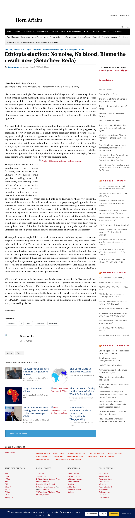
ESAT (7, 481)
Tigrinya (51, 479)
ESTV (7, 489)
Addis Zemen (73, 487)
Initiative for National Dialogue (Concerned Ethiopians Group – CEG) (36, 412)
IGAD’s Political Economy (71, 31)
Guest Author (14, 67)
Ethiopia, (27, 49)
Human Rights (42, 31)
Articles (18, 31)
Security (55, 31)
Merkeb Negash (13, 42)
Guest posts (25, 37)
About (95, 31)
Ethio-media (104, 497)
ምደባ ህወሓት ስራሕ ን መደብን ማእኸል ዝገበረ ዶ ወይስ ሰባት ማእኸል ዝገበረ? (113, 314)
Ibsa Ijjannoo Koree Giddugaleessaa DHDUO (110, 359)
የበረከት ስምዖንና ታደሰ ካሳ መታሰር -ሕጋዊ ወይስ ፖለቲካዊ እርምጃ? (114, 218)
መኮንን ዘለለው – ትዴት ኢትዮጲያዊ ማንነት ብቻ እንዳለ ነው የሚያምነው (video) (112, 203)
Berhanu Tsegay (84, 37)
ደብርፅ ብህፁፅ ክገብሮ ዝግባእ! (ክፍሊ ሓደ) (114, 335)
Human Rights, (71, 49)
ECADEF (102, 495)
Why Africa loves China (33, 390)
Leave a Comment (15, 447)
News (9, 31)
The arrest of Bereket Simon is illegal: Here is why (36, 371)
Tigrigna (51, 492)
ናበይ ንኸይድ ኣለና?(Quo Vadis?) (111, 277)
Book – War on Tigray (109, 94)
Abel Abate (123, 37)
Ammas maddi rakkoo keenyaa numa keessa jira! (113, 371)
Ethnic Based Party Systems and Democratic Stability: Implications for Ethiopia (114, 167)
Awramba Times (105, 479)
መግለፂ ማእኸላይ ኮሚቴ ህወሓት (110, 282)
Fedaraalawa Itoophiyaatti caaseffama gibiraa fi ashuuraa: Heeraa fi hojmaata (113, 394)
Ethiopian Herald (74, 489)
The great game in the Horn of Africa (80, 370)
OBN (7, 495)
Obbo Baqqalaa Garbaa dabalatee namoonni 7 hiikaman (114, 352)
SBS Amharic (41, 487)
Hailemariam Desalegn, (53, 49)
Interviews (28, 31)
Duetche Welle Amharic (46, 484)
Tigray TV (9, 497)
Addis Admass (73, 481)
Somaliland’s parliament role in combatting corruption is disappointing (80, 413)
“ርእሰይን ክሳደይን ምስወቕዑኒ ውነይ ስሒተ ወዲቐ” (114, 288)
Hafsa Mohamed (70, 37)
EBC (7, 474)
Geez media (104, 481)
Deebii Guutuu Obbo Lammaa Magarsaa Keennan (112, 412)
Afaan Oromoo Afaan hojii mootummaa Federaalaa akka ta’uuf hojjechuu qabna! (112, 404)
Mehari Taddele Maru (40, 37)
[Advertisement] (69, 7)
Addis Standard (105, 487)
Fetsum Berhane (56, 37)
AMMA (7, 492)
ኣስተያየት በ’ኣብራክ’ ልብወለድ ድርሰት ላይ (114, 225)
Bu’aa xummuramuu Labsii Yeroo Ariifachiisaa (114, 385)
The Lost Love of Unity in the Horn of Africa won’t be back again (82, 391)
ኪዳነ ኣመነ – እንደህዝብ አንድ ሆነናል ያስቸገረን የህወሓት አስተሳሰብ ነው (112, 187)
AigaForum (103, 474)
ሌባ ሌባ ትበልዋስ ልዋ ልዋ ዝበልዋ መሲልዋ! (114, 308)
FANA (7, 479)
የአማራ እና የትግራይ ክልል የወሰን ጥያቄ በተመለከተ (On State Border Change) (113, 232)
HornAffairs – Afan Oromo (115, 346)
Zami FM (40, 474)
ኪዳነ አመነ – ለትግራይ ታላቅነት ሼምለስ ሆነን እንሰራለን (113, 194)
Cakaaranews (104, 492)
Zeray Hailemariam (109, 37)
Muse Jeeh (96, 37)
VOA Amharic (41, 492)
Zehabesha (103, 489)
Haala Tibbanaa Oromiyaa (110, 365)
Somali (46, 481)
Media (81, 49)
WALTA (8, 487)
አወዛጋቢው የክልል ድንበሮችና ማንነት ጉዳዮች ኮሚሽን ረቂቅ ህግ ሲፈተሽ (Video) (112, 242)
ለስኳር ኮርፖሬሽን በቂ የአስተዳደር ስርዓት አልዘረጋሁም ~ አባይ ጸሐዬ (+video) (113, 260)
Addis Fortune (73, 474)
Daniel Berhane (13, 37)
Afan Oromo (117, 31)
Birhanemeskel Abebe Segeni (47, 42)
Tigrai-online (104, 476)
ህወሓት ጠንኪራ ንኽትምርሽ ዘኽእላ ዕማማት (111, 329)
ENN (7, 476)
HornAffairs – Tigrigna (113, 273)
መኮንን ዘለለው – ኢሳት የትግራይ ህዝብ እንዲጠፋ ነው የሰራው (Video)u (113, 211)
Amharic (106, 31)
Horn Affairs (106, 80)
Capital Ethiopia (74, 476)
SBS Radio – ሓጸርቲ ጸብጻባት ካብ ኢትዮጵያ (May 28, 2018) (112, 295)
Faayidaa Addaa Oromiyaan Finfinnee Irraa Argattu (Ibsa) (112, 420)
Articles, (9, 49)
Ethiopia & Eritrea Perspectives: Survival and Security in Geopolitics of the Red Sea (114, 157)
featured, (37, 49)
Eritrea (86, 31)
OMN (7, 484)
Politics (19, 353)
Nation (9, 353)
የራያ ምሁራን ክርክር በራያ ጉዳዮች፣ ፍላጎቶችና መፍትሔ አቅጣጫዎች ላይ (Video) (112, 252)
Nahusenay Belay (27, 42)
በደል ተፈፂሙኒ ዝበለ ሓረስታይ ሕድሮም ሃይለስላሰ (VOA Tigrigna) (113, 302)
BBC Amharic (41, 479)
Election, (18, 49)
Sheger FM (41, 476)
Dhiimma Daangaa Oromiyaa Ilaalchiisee (112, 378)
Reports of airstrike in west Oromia (111, 114)
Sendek (71, 484)
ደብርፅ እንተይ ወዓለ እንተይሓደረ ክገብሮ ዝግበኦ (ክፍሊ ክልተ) (113, 321)
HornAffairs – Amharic (113, 181)
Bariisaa (71, 492)
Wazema (102, 484)
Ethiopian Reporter (75, 479)
